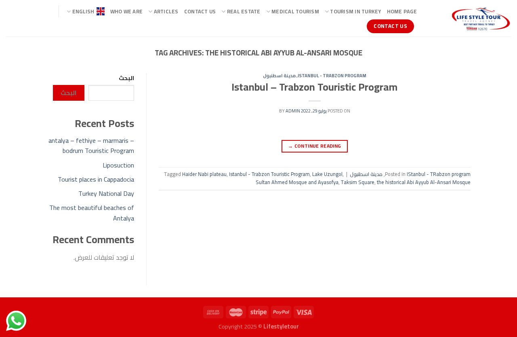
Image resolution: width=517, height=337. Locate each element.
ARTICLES (166, 11)
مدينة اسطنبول (279, 75)
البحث (126, 78)
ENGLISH (83, 11)
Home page (402, 11)
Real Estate (243, 11)
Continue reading (314, 145)
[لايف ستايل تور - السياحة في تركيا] (470, 18)
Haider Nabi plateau (204, 174)
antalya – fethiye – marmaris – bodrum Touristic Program (91, 145)
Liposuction (118, 165)
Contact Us (200, 11)
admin (293, 110)
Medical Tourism (295, 11)
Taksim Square (357, 182)
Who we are (126, 11)
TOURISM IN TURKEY (355, 11)
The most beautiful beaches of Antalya (91, 212)
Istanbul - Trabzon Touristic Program (269, 174)
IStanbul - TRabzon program (332, 75)
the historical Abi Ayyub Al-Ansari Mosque (424, 182)
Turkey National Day (106, 193)
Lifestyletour (281, 326)
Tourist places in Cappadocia (96, 179)
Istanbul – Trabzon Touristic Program (314, 87)
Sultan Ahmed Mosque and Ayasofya (297, 182)
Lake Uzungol (327, 174)
